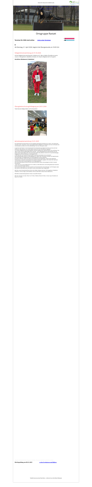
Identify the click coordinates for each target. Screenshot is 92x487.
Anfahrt (42, 8)
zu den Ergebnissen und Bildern (48, 462)
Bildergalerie (64, 6)
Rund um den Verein (37, 6)
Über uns (26, 6)
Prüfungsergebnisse (51, 6)
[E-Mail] (65, 40)
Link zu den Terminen (44, 40)
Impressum (49, 8)
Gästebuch (74, 6)
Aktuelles (18, 6)
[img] (74, 3)
